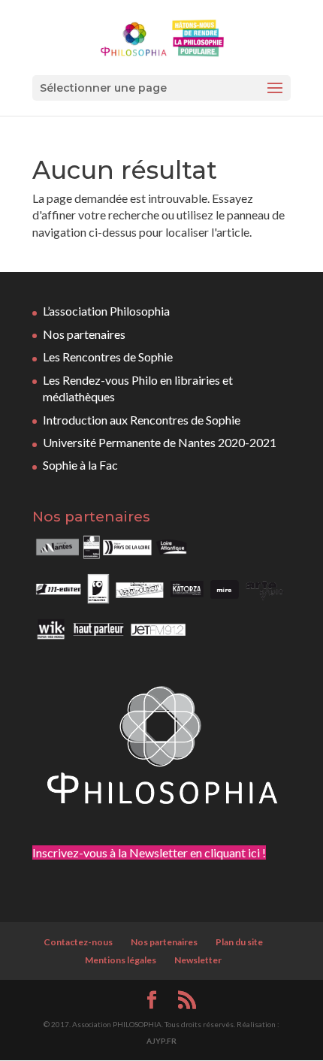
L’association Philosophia (106, 311)
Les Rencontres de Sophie (108, 356)
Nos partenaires (84, 334)
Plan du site (239, 942)
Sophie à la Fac (80, 465)
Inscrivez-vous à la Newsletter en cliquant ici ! (149, 852)
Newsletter (198, 960)
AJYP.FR (161, 1040)
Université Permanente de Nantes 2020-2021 (159, 442)
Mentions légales (120, 960)
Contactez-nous (78, 942)
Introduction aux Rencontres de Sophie (141, 420)
